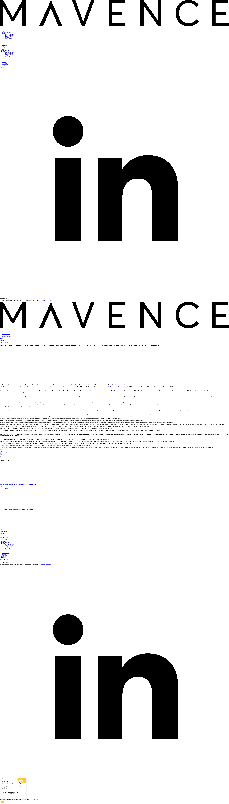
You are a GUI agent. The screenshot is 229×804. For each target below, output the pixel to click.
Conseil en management (9, 36)
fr (2, 29)
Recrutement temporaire (9, 40)
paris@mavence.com (4, 537)
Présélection (7, 39)
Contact (3, 47)
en (2, 28)
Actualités (4, 43)
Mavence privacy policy (33, 799)
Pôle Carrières (5, 41)
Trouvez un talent (5, 42)
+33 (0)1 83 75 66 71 (4, 539)
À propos (4, 31)
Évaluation (7, 37)
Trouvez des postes (6, 334)
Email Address (3, 298)
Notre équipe (4, 45)
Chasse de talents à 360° (9, 34)
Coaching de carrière (9, 35)
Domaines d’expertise (6, 32)
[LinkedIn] (114, 295)
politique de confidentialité (47, 300)
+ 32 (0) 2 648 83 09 (4, 527)
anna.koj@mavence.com (4, 525)
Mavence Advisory (8, 38)
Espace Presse (5, 46)
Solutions (4, 33)
